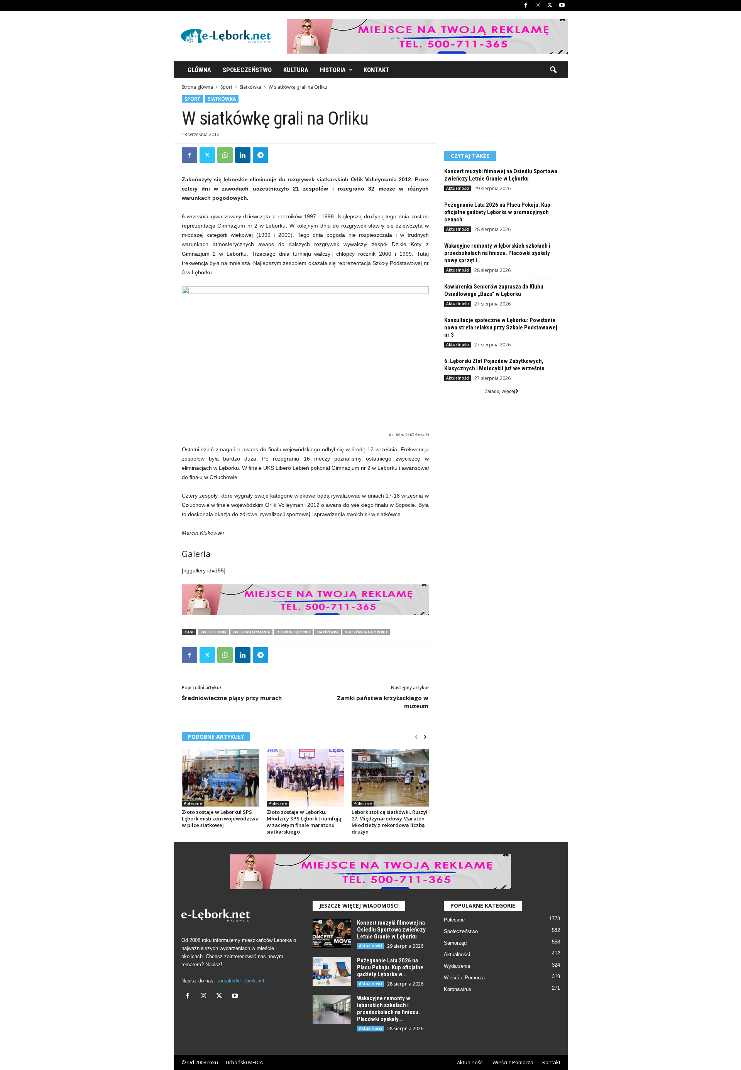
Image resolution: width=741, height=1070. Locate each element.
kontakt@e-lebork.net (240, 981)
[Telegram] (260, 155)
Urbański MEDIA (244, 1062)
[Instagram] (538, 5)
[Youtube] (562, 5)
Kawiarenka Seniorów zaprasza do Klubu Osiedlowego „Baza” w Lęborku (493, 290)
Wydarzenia (457, 966)
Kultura (295, 70)
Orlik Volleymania (251, 632)
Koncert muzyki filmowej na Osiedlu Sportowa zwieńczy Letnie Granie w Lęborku (500, 175)
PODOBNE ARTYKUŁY (216, 736)
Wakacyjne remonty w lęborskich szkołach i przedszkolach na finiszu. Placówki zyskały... (388, 1009)
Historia (333, 70)
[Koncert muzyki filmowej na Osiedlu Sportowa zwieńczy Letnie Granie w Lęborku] (332, 933)
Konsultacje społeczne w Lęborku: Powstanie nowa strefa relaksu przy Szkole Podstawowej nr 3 (500, 327)
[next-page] (425, 737)
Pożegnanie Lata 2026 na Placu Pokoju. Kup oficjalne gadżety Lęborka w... (390, 967)
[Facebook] (526, 5)
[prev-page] (416, 737)
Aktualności (457, 188)
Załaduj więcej (500, 391)
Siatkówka (250, 87)
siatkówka (327, 632)
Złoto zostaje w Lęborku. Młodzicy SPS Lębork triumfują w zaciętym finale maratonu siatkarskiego (304, 821)
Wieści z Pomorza (464, 978)
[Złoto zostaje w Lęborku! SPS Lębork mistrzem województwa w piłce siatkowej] (220, 778)
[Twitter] (550, 5)
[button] (553, 70)
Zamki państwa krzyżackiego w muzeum (382, 702)
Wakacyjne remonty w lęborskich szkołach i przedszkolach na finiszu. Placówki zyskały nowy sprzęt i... (497, 253)
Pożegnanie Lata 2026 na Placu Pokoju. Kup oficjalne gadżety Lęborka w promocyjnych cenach (497, 212)
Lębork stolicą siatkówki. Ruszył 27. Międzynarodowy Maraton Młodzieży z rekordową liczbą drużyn (390, 821)
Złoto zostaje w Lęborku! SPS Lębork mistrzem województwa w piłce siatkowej (220, 818)
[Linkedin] (242, 155)
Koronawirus (457, 989)
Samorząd (455, 943)
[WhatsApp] (225, 155)
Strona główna (197, 87)
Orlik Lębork (214, 632)
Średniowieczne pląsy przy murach (232, 698)
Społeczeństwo (247, 70)
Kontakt (376, 70)
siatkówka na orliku (366, 632)
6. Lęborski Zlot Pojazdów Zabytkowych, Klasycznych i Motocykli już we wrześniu (494, 365)
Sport (226, 87)
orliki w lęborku (293, 632)
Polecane (193, 803)
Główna (199, 70)
